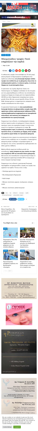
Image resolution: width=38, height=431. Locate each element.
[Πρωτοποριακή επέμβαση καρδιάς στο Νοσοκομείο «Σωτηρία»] (10, 255)
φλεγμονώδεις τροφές (18, 195)
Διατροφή (21, 192)
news (6, 192)
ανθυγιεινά (15, 192)
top (10, 192)
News (3, 55)
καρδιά (27, 192)
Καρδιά (8, 55)
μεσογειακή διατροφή (6, 195)
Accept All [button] (17, 427)
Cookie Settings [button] (7, 427)
